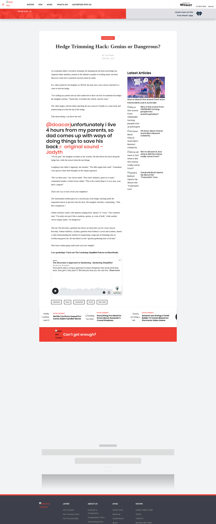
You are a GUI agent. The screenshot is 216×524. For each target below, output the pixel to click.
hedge (68, 302)
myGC (49, 4)
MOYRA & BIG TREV (144, 522)
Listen (66, 503)
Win (40, 4)
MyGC (115, 503)
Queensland (118, 518)
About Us (93, 503)
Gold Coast (117, 510)
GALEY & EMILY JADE (144, 510)
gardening (56, 302)
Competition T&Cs (96, 517)
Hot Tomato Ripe (70, 518)
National (116, 514)
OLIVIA (138, 514)
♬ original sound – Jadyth (74, 149)
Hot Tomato (68, 510)
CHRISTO (139, 518)
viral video (102, 302)
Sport (115, 522)
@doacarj (58, 124)
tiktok (90, 302)
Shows (30, 4)
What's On (62, 4)
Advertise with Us (81, 4)
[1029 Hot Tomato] (14, 4)
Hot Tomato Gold (71, 514)
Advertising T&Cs (95, 521)
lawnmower (79, 302)
